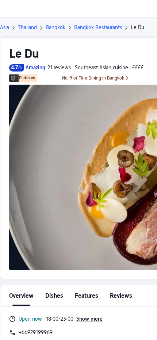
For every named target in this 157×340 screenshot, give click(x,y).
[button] (144, 9)
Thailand (27, 27)
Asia (4, 27)
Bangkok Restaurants (98, 27)
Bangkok (55, 27)
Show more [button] (89, 319)
